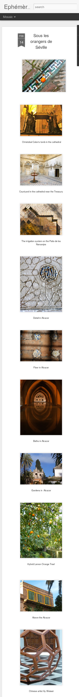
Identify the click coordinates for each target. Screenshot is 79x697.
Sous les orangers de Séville (41, 41)
